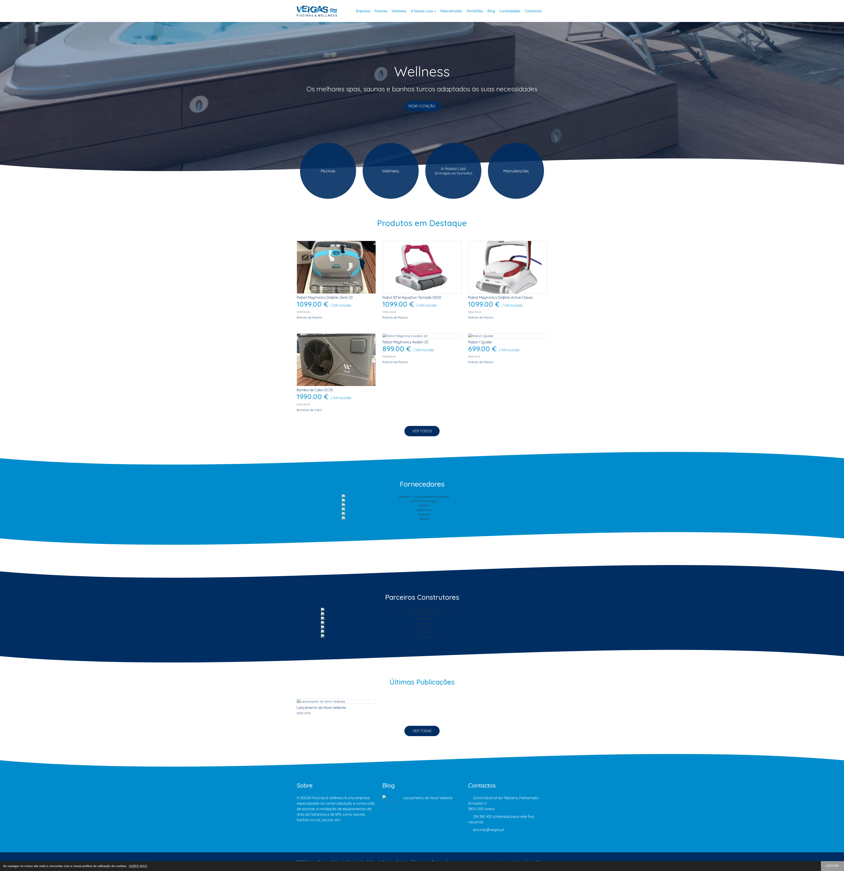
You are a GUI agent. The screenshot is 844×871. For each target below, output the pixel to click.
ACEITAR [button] (832, 865)
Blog (491, 11)
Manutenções (451, 11)
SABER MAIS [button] (138, 866)
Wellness (399, 11)
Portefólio (475, 11)
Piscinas (381, 11)
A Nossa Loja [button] (422, 11)
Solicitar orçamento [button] (422, 106)
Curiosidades (509, 11)
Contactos (533, 11)
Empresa (363, 11)
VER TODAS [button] (422, 731)
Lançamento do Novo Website (428, 798)
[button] (63, 104)
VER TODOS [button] (422, 431)
